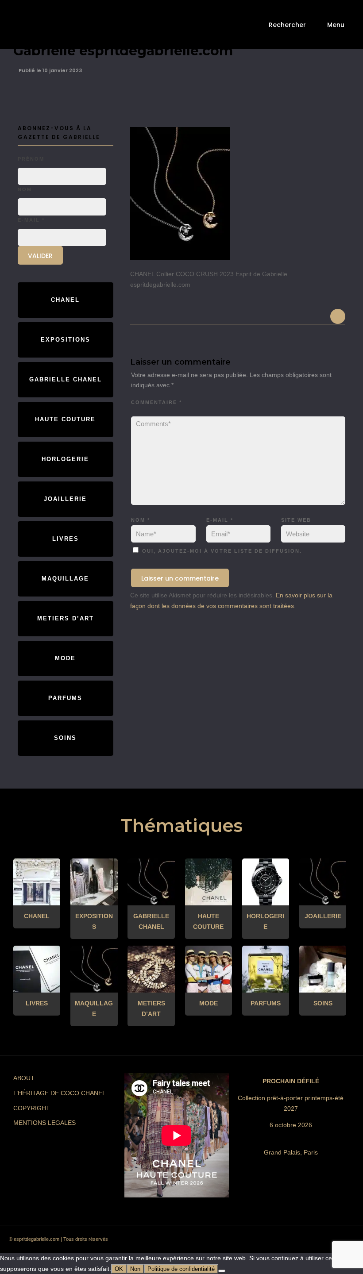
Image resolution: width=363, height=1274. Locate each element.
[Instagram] (259, 1241)
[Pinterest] (275, 1241)
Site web (296, 520)
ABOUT (24, 1078)
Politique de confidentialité (181, 1269)
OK (119, 1269)
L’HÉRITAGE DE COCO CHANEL (59, 1093)
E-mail (219, 520)
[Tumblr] (291, 1241)
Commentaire (156, 402)
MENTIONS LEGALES (44, 1122)
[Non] (221, 1271)
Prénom (31, 159)
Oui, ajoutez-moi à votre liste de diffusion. (221, 551)
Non (135, 1269)
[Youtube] (307, 1241)
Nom (140, 520)
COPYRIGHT (31, 1108)
